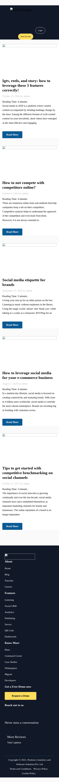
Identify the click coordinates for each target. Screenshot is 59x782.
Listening (9, 600)
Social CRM (11, 606)
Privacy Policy (41, 769)
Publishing (10, 618)
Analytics (9, 612)
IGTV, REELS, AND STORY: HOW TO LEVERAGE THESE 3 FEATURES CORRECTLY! (26, 85)
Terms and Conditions (20, 769)
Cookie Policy (29, 773)
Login (40, 30)
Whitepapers (11, 668)
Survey (8, 624)
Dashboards (10, 636)
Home (8, 568)
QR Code (9, 630)
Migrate (8, 674)
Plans (7, 650)
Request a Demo (20, 695)
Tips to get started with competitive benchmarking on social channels (27, 473)
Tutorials (9, 580)
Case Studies (11, 662)
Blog (7, 574)
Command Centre (13, 656)
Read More (12, 134)
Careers (8, 586)
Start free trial (26, 36)
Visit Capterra (14, 742)
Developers (10, 680)
